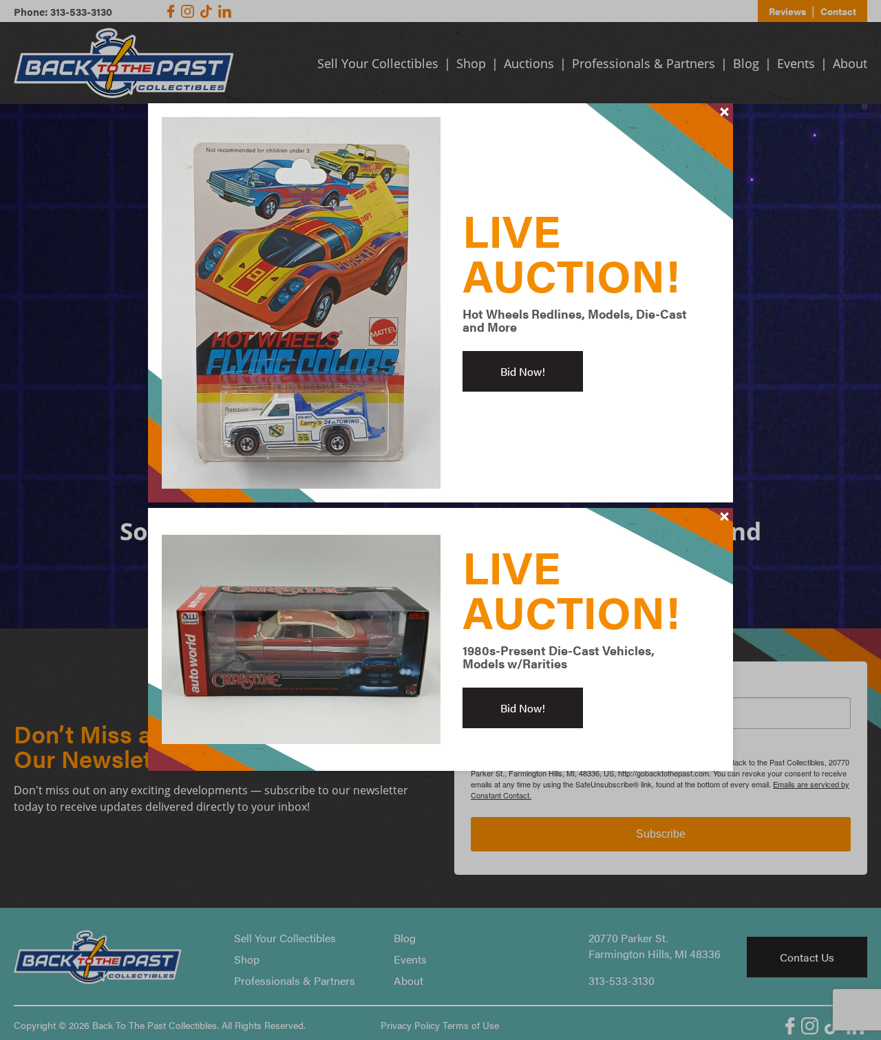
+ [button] (724, 111)
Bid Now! (522, 371)
